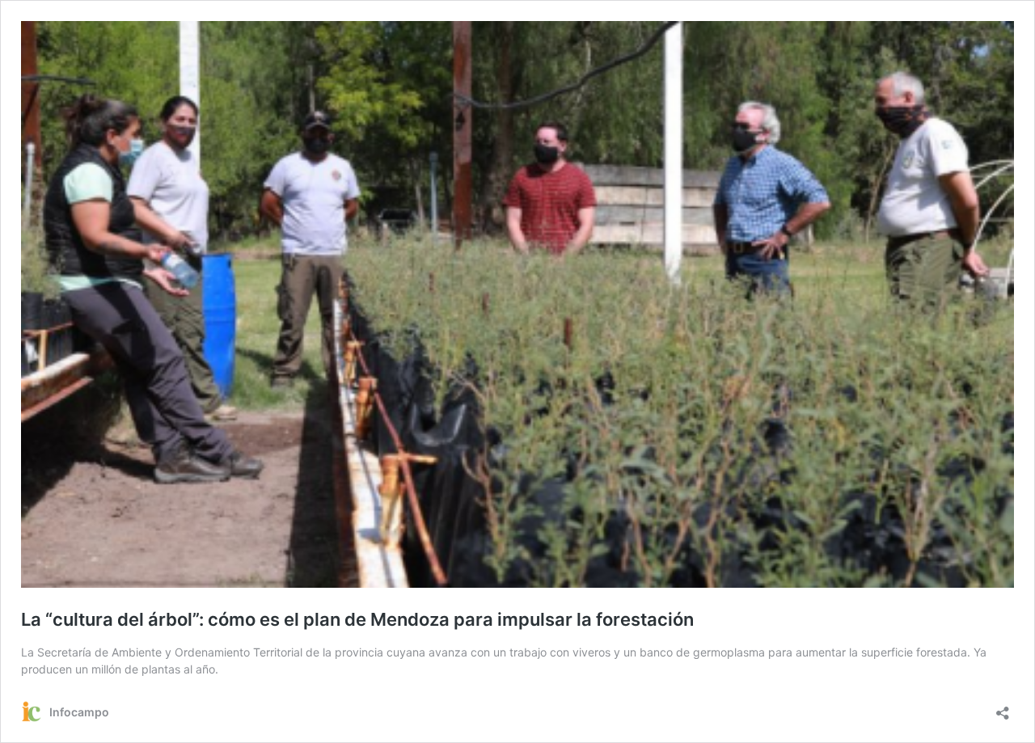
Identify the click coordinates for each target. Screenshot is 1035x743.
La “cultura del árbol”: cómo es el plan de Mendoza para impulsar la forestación (357, 619)
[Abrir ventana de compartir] (1002, 707)
